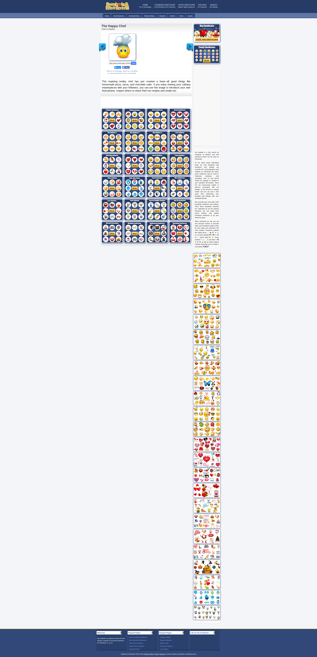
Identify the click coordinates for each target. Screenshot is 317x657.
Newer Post (102, 45)
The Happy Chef (114, 26)
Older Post (190, 45)
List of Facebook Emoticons (138, 637)
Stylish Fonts (164, 643)
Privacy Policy (149, 654)
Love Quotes (164, 649)
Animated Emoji (134, 649)
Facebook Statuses (166, 646)
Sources (162, 654)
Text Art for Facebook (136, 643)
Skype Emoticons (166, 640)
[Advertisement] (162, 50)
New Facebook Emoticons (137, 640)
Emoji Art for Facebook (136, 646)
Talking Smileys (165, 637)
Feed (156, 654)
